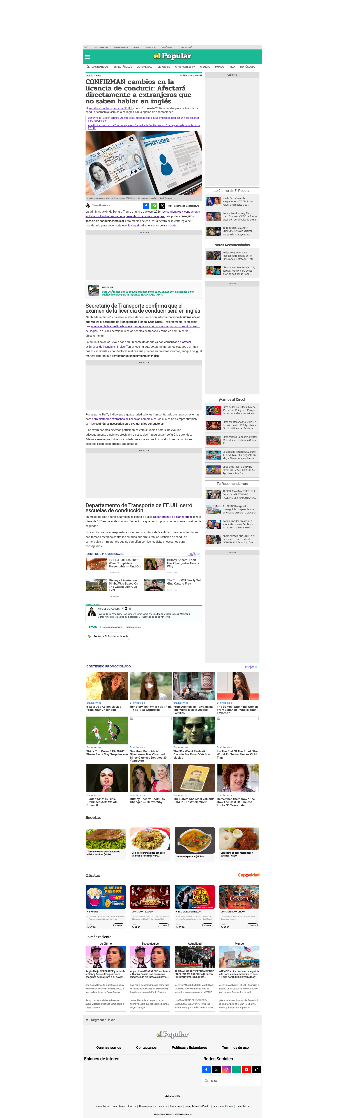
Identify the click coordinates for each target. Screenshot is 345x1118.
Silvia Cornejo (121, 47)
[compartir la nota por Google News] (183, 206)
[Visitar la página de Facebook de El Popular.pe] (206, 1069)
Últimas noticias (97, 66)
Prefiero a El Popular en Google (111, 636)
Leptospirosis (101, 47)
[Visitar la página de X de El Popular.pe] (216, 1069)
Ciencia (205, 66)
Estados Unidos (133, 627)
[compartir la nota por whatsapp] (154, 206)
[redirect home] (172, 1035)
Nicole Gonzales (101, 205)
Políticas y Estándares (189, 1047)
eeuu (99, 75)
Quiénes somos (108, 1047)
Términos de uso (235, 1047)
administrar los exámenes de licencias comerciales (124, 419)
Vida (232, 66)
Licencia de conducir (112, 627)
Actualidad (144, 66)
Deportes (164, 66)
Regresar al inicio (103, 1020)
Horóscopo (167, 47)
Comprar (118, 925)
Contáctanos (146, 1047)
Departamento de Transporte (170, 517)
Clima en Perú (185, 47)
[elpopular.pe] (172, 60)
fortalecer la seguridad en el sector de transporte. (146, 225)
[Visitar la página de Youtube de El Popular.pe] (246, 1069)
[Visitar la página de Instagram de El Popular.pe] (226, 1069)
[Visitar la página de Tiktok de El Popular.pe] (256, 1069)
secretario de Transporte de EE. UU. (111, 108)
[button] (87, 57)
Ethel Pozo (151, 47)
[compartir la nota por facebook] (146, 206)
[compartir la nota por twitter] (162, 206)
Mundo (137, 47)
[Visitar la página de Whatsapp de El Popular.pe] (236, 1069)
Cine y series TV (185, 66)
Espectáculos (123, 66)
